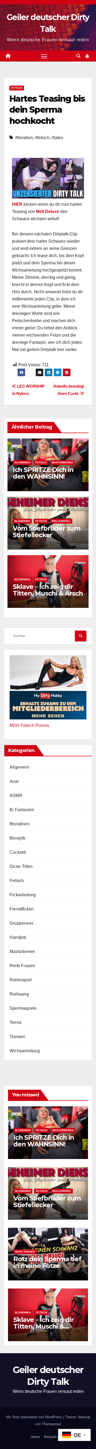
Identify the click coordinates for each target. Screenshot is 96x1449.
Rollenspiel (61, 521)
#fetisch (42, 137)
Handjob (18, 937)
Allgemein (19, 767)
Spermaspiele (23, 1008)
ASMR (16, 795)
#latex (57, 137)
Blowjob (17, 838)
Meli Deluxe (47, 211)
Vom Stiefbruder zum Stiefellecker (46, 531)
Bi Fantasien (22, 809)
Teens (15, 1022)
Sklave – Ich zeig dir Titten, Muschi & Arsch (48, 590)
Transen (17, 1036)
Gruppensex (21, 923)
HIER (17, 204)
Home (35, 1437)
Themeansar (51, 1424)
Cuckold (18, 852)
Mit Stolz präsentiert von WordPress (34, 1417)
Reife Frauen (22, 965)
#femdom (24, 137)
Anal (14, 781)
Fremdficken (22, 909)
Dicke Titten (21, 866)
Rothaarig (19, 994)
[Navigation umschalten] (44, 56)
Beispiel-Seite (54, 1437)
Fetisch (16, 87)
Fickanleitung (23, 895)
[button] (78, 56)
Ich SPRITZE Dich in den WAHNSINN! (43, 473)
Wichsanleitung (25, 1050)
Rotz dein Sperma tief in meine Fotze (47, 1262)
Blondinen (22, 462)
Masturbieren (62, 462)
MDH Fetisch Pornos (29, 725)
